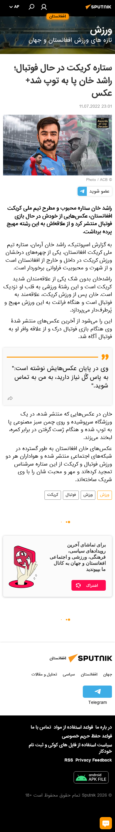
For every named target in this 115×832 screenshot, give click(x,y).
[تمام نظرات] (106, 823)
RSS (68, 760)
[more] (10, 398)
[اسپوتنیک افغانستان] (99, 10)
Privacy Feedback (93, 760)
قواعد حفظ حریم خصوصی (87, 736)
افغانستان (89, 674)
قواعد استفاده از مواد (73, 727)
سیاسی (69, 674)
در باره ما (103, 727)
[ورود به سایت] (44, 7)
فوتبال (71, 495)
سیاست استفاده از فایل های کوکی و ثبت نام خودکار (70, 748)
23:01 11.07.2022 (95, 107)
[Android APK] (91, 778)
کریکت (52, 495)
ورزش (104, 495)
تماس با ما (41, 727)
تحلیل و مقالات (44, 674)
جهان (107, 674)
